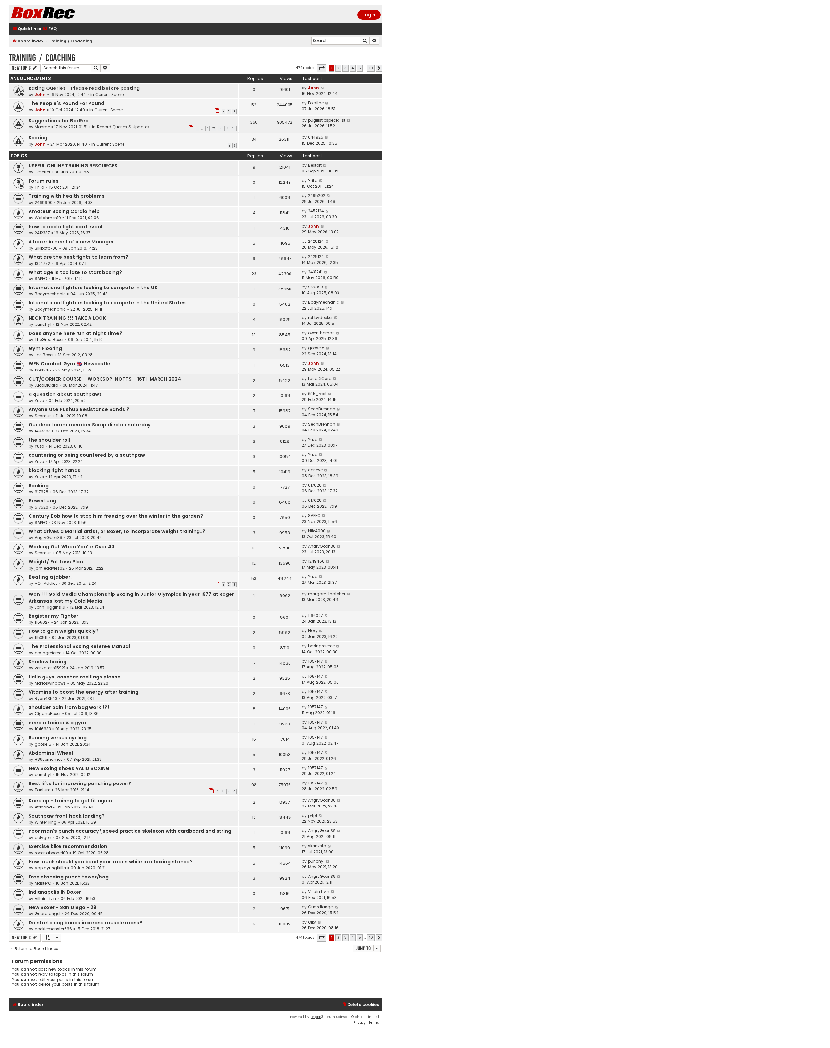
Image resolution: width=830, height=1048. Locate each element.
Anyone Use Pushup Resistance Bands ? (79, 409)
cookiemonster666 (53, 929)
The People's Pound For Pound (66, 103)
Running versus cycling (58, 738)
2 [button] (338, 68)
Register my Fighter (53, 616)
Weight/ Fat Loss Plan (56, 562)
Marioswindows (50, 683)
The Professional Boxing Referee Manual (79, 646)
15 (233, 128)
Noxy (313, 630)
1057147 (315, 661)
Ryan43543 (46, 698)
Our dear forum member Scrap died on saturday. (90, 424)
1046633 (43, 729)
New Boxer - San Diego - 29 (62, 907)
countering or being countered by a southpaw (87, 455)
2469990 (44, 202)
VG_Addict (46, 583)
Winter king (46, 822)
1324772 (42, 263)
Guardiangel (47, 913)
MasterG (43, 883)
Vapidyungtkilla (50, 868)
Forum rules (44, 181)
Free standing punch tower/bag (69, 877)
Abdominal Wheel (51, 753)
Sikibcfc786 (46, 248)
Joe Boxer (44, 355)
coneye (315, 470)
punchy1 (43, 324)
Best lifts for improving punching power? (80, 783)
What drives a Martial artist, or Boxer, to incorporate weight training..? (117, 531)
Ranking (39, 485)
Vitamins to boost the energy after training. (84, 692)
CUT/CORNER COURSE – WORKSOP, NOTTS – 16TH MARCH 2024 (105, 379)
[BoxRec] (59, 13)
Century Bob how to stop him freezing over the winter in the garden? (116, 516)
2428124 (316, 241)
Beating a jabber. (50, 577)
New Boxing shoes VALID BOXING (69, 768)
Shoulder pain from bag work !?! (69, 707)
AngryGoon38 (48, 537)
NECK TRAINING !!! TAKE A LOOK (67, 318)
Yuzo (39, 400)
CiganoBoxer (48, 713)
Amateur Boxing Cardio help (64, 211)
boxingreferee (48, 652)
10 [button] (371, 68)
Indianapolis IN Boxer (55, 892)
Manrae (42, 127)
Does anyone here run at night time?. (76, 333)
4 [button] (352, 68)
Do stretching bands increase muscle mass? (85, 922)
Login (368, 14)
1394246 (43, 370)
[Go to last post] (322, 88)
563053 (315, 287)
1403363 (43, 431)
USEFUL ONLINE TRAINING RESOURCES (73, 165)
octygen (43, 837)
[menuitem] (49, 29)
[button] (321, 68)
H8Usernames (49, 759)
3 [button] (345, 68)
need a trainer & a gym (57, 722)
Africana (43, 807)
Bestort (315, 165)
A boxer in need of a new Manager (71, 242)
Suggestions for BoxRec (58, 120)
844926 (315, 137)
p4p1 (312, 815)
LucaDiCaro (46, 385)
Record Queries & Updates (123, 127)
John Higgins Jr (50, 607)
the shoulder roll (49, 440)
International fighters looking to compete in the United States (107, 303)
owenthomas (321, 333)
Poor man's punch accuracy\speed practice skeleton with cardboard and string (130, 831)
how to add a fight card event (66, 226)
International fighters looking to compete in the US (93, 287)
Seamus (43, 415)
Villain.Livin (45, 898)
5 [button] (360, 68)
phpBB (315, 1016)
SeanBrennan (321, 409)
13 (220, 128)
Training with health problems (67, 196)
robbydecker (320, 317)
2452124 (316, 211)
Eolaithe (316, 103)
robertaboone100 (51, 852)
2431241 (315, 272)
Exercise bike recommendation (68, 846)
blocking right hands (54, 470)
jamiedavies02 (50, 568)
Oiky (312, 922)
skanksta (317, 846)
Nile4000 (317, 531)
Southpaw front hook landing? (67, 816)
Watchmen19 (48, 217)
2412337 (42, 233)
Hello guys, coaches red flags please (75, 677)
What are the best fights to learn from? (78, 257)
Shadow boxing (47, 661)
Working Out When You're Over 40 (71, 546)
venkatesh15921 (50, 668)
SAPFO (41, 278)
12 (213, 128)
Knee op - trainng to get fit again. (71, 800)
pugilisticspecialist (326, 120)
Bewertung (42, 501)
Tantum (43, 790)
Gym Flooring (45, 348)
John (40, 94)
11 (207, 128)
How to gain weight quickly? (64, 631)
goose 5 (316, 348)
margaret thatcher (326, 593)
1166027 (42, 622)
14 (227, 128)
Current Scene (109, 94)
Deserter (42, 172)
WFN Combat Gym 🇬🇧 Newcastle (69, 363)
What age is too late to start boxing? (75, 272)
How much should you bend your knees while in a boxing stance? (111, 861)
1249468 (316, 561)
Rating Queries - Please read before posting (84, 88)
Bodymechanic (50, 294)
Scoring (38, 138)
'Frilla (39, 187)
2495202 (316, 195)
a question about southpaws (65, 394)
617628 (41, 492)
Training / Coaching (42, 58)
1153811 (41, 637)
